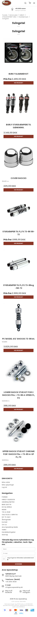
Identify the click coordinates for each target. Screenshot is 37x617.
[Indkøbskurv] (30, 3)
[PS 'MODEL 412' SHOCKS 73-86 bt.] (18, 319)
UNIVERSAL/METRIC (8, 502)
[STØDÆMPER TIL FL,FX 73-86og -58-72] (18, 265)
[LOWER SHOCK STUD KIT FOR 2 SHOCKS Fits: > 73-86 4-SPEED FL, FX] (18, 372)
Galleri (4, 530)
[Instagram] (21, 592)
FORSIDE (5, 497)
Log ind (4, 487)
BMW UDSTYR (6, 505)
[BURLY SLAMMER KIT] (18, 54)
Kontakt (4, 522)
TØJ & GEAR (6, 512)
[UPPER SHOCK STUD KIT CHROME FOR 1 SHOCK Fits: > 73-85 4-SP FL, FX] (18, 431)
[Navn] (18, 549)
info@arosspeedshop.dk (14, 587)
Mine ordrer (6, 482)
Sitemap (5, 535)
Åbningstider (6, 520)
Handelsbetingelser (9, 532)
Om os (4, 525)
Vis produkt (18, 83)
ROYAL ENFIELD (7, 507)
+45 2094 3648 (10, 582)
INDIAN (4, 510)
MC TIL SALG (6, 517)
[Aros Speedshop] (6, 3)
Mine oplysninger (8, 485)
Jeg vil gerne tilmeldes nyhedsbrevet (20, 558)
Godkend (18, 564)
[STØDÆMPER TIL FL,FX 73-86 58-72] (18, 211)
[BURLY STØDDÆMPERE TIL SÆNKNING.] (18, 104)
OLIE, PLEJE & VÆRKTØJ (10, 515)
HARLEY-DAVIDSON (8, 500)
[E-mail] (18, 553)
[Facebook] (3, 592)
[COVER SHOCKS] (18, 158)
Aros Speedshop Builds (10, 527)
